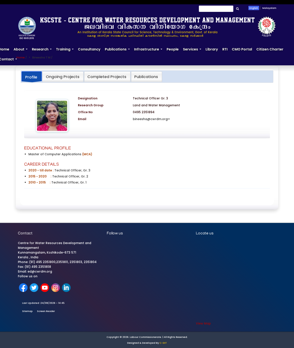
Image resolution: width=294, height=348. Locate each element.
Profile (31, 77)
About (22, 51)
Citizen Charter (269, 49)
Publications (118, 51)
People (173, 49)
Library (212, 49)
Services (193, 51)
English (253, 8)
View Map (203, 323)
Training (66, 51)
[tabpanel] (147, 142)
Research (43, 51)
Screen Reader (46, 311)
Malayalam (269, 8)
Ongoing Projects (62, 76)
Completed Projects (106, 76)
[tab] (32, 76)
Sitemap (27, 311)
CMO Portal (242, 49)
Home (20, 57)
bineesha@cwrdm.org (150, 119)
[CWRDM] (147, 27)
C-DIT (163, 343)
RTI (224, 49)
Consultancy (89, 49)
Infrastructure (149, 51)
